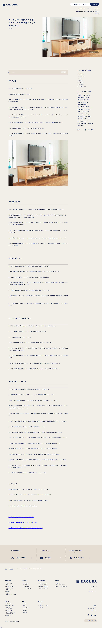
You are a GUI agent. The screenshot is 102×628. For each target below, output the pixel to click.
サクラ (89, 120)
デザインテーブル (9, 588)
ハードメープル (81, 114)
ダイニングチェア (81, 106)
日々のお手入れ (9, 610)
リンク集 (41, 607)
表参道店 (24, 605)
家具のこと (81, 73)
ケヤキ (85, 120)
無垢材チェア (8, 584)
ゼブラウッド (83, 121)
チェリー (86, 113)
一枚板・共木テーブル (10, 586)
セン (82, 120)
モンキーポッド (84, 118)
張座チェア (80, 107)
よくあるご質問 (9, 608)
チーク (79, 118)
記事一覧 (11, 569)
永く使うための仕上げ (43, 586)
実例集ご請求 (8, 615)
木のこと (80, 78)
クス (79, 120)
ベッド (83, 109)
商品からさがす (9, 583)
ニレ (79, 125)
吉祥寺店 (24, 608)
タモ (79, 116)
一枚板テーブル (81, 104)
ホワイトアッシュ (84, 116)
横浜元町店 (25, 612)
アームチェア (86, 107)
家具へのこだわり (26, 583)
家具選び (82, 97)
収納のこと (81, 80)
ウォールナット (81, 113)
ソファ (91, 107)
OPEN (64, 72)
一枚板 (87, 102)
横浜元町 (79, 95)
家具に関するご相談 (10, 605)
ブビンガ (82, 125)
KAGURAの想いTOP (43, 583)
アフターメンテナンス (43, 588)
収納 (7, 593)
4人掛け (88, 99)
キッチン (79, 111)
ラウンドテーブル (81, 102)
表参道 (79, 94)
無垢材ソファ (8, 589)
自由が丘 (83, 94)
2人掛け (83, 101)
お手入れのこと (81, 76)
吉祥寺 (88, 94)
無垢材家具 (88, 95)
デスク (79, 109)
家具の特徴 (25, 584)
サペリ (90, 116)
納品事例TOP (58, 583)
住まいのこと (81, 84)
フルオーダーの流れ (26, 586)
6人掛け (79, 101)
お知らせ (41, 603)
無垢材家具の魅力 (42, 584)
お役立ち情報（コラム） (43, 605)
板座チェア (88, 106)
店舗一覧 (24, 603)
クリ (92, 123)
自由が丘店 (25, 610)
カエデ (88, 123)
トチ (89, 118)
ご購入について (9, 607)
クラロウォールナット (82, 123)
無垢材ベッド (8, 591)
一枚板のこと (81, 75)
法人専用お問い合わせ (10, 613)
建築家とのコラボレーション (61, 586)
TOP (6, 569)
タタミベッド (88, 109)
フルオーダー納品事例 (27, 588)
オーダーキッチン (86, 111)
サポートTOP (8, 603)
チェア (86, 104)
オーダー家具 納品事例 (60, 584)
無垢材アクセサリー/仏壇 (11, 594)
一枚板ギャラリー (26, 607)
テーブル (87, 97)
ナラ (86, 114)
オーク (89, 114)
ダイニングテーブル (81, 99)
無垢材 (84, 95)
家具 (79, 97)
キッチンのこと (81, 82)
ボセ (79, 121)
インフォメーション (82, 86)
